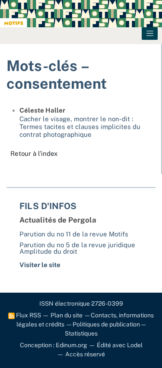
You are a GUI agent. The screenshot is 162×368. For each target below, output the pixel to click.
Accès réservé (85, 354)
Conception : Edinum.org (53, 345)
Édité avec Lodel (120, 345)
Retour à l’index (33, 153)
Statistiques (81, 333)
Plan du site (67, 315)
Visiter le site (39, 264)
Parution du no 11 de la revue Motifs (73, 234)
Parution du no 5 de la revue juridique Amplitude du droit (77, 248)
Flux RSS (28, 315)
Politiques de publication (106, 324)
